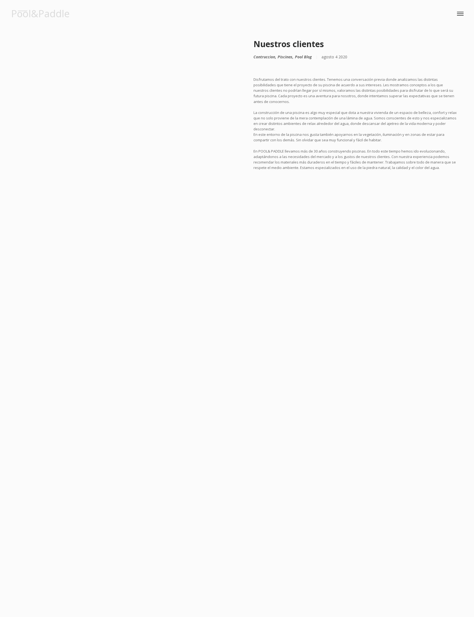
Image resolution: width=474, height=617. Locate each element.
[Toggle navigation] (460, 13)
